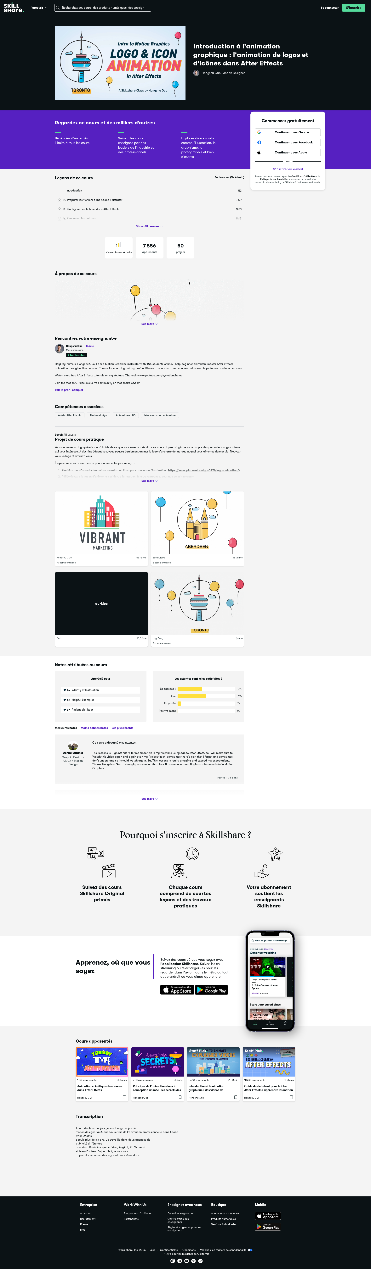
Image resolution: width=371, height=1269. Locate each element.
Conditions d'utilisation (303, 176)
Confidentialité (169, 1250)
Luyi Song (158, 638)
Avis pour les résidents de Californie (188, 1253)
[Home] (14, 7)
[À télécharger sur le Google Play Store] (273, 1227)
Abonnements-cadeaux (225, 1213)
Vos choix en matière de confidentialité (223, 1249)
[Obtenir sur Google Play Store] (212, 990)
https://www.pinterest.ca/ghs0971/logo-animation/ (203, 470)
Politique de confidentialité (274, 179)
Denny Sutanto (73, 753)
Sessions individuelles (223, 1224)
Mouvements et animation (160, 415)
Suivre (90, 346)
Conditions (189, 1250)
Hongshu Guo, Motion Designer (223, 73)
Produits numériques (223, 1218)
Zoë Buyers (159, 557)
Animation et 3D (125, 415)
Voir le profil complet (69, 390)
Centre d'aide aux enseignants (178, 1220)
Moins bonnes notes (94, 728)
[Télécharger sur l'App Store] (176, 990)
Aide (152, 1250)
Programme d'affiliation (138, 1213)
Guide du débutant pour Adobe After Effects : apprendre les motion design (268, 1090)
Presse (84, 1224)
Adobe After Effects (69, 415)
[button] (46, 7)
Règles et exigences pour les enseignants (184, 1229)
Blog (82, 1229)
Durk (59, 638)
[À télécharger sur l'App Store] (273, 1216)
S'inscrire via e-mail (288, 169)
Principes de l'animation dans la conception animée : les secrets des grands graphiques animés (157, 1090)
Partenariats (131, 1218)
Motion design (98, 415)
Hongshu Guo (80, 346)
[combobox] (102, 8)
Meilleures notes (66, 728)
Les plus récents (122, 728)
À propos (85, 1213)
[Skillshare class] (102, 1062)
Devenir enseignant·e (180, 1213)
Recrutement (87, 1218)
